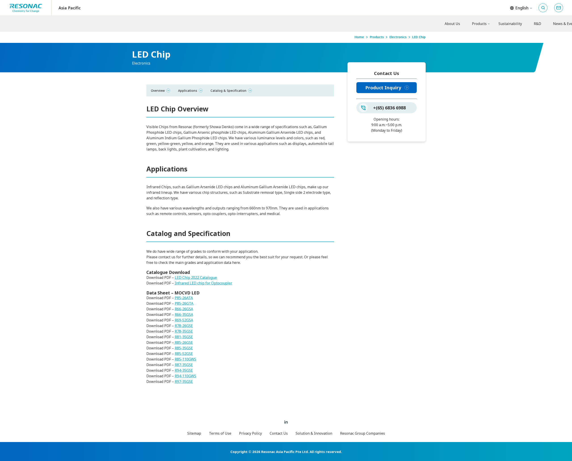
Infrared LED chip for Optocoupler (203, 283)
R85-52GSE (184, 353)
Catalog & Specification (228, 90)
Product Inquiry (383, 88)
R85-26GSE (183, 342)
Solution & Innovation (314, 433)
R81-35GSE (184, 336)
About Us (452, 23)
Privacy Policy (250, 433)
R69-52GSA (184, 320)
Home (359, 37)
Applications (187, 90)
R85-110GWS (185, 359)
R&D (537, 23)
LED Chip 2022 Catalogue (196, 277)
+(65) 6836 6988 (389, 108)
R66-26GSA (184, 309)
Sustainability (510, 23)
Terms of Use (220, 433)
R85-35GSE (184, 348)
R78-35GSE (184, 331)
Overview (158, 90)
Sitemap (194, 433)
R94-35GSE (184, 370)
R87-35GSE (184, 364)
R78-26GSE (184, 325)
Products (479, 23)
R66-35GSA (184, 314)
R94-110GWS (185, 375)
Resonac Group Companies (362, 433)
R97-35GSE (184, 381)
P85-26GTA (184, 303)
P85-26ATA (184, 297)
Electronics (397, 37)
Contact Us (279, 433)
